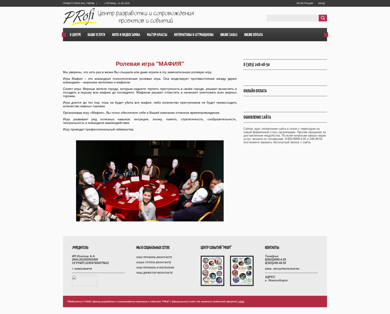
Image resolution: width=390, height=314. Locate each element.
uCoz (241, 301)
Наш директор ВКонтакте (154, 272)
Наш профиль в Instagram (155, 267)
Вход (321, 3)
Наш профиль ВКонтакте (154, 257)
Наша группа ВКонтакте (153, 262)
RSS (100, 3)
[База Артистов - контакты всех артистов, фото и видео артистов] (84, 285)
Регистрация (305, 3)
